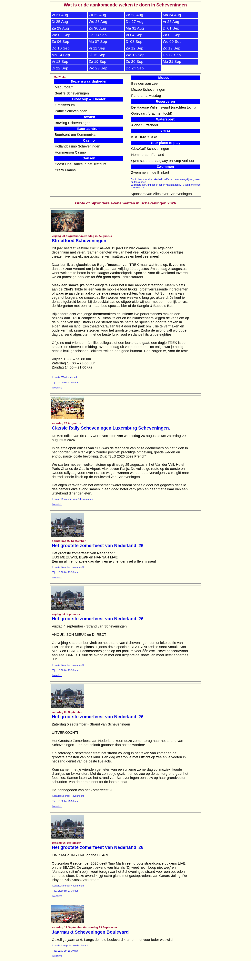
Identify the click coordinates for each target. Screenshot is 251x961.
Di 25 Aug (60, 22)
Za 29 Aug (60, 28)
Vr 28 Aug (171, 22)
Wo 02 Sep (61, 35)
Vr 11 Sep (97, 48)
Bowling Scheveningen (72, 123)
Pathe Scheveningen (71, 111)
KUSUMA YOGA (144, 137)
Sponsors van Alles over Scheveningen (161, 194)
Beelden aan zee (144, 83)
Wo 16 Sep (135, 55)
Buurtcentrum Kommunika (75, 135)
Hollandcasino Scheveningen (77, 146)
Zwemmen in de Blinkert (150, 172)
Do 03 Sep (98, 35)
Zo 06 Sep (60, 42)
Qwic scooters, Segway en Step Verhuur (162, 161)
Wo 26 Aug (98, 22)
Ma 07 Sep (98, 42)
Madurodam (64, 87)
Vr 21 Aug (60, 15)
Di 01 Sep (171, 28)
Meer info (57, 387)
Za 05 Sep (171, 35)
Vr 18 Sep (60, 61)
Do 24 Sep (135, 68)
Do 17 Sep (172, 55)
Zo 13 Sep (171, 48)
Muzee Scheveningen (148, 90)
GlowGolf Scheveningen (150, 149)
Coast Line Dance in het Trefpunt (80, 164)
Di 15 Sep (97, 55)
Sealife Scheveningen (72, 93)
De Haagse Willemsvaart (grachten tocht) (163, 107)
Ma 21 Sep (172, 61)
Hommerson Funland (147, 155)
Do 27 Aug (135, 22)
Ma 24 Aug (172, 15)
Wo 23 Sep (98, 68)
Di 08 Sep (134, 42)
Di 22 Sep (60, 68)
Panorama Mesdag (146, 96)
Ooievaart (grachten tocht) (151, 113)
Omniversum (65, 105)
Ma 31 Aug (135, 28)
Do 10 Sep (61, 48)
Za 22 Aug (97, 15)
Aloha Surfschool (144, 125)
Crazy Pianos (65, 170)
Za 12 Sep (134, 48)
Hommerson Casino (70, 152)
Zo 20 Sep (134, 61)
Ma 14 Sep (61, 55)
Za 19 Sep (97, 61)
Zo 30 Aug (97, 28)
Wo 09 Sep (172, 42)
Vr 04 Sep (134, 35)
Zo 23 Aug (134, 15)
